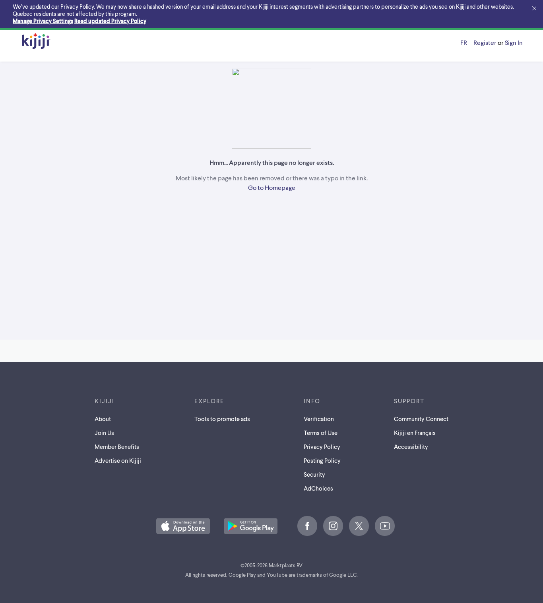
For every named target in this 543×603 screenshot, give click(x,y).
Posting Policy (322, 460)
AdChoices (318, 488)
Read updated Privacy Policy (110, 20)
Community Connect (421, 418)
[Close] (534, 9)
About (103, 418)
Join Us (104, 432)
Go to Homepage (271, 187)
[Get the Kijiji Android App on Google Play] (250, 526)
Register (484, 42)
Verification (319, 418)
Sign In (514, 42)
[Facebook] (307, 526)
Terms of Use (320, 432)
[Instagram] (333, 526)
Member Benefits (117, 446)
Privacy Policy (322, 446)
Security (314, 474)
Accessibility (411, 446)
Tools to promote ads (222, 418)
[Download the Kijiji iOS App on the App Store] (183, 526)
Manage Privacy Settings (43, 20)
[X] (359, 526)
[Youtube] (385, 526)
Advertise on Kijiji (118, 460)
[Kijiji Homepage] (36, 41)
